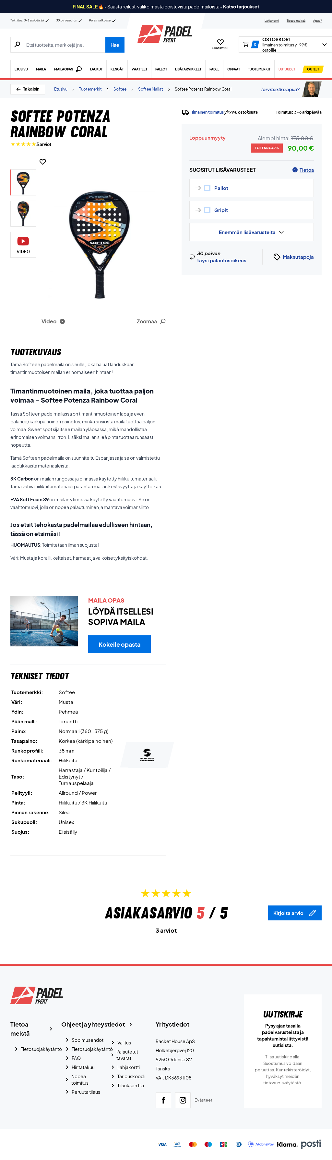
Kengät (117, 69)
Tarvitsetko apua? (280, 89)
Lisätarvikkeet (188, 69)
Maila (41, 69)
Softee (119, 89)
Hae (115, 45)
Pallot (161, 69)
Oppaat (233, 69)
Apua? (317, 20)
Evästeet (203, 1100)
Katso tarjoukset (241, 6)
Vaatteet (139, 69)
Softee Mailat (150, 89)
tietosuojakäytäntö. (282, 1082)
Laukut (96, 69)
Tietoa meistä (296, 20)
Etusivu (21, 69)
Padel (214, 69)
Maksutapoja (298, 257)
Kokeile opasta (119, 644)
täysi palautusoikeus (221, 260)
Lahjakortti (272, 20)
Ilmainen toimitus (208, 112)
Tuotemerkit (259, 69)
